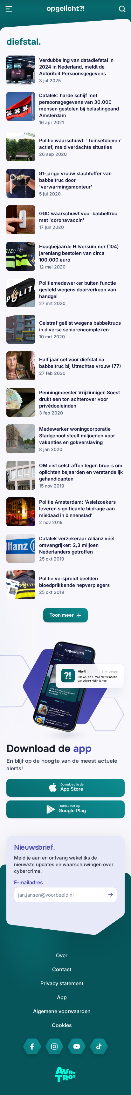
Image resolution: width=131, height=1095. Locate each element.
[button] (65, 615)
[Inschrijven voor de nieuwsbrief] (110, 895)
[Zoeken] (122, 9)
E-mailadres (28, 882)
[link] (65, 9)
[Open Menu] (9, 9)
